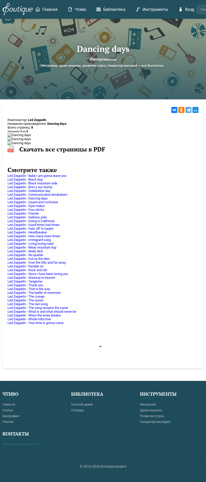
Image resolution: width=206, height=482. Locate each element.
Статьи (8, 410)
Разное (8, 422)
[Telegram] (188, 110)
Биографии (11, 416)
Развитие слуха (152, 416)
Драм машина (151, 410)
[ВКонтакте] (174, 110)
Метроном (148, 404)
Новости (9, 404)
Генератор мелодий (155, 422)
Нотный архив (82, 404)
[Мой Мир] (195, 110)
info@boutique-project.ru (21, 444)
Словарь (77, 410)
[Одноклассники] (181, 110)
